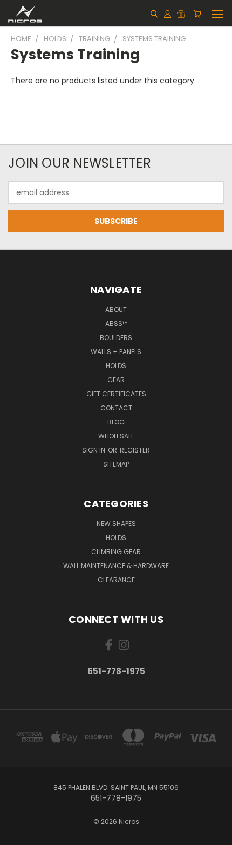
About (116, 309)
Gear (116, 379)
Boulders (116, 337)
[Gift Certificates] (181, 13)
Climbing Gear (116, 551)
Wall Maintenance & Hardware (116, 565)
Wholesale (116, 436)
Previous (17, 834)
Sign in (94, 450)
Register (135, 450)
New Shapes (116, 523)
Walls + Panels (116, 351)
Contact (116, 407)
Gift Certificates (116, 393)
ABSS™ (116, 323)
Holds (116, 365)
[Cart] (197, 13)
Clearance (116, 579)
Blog (116, 422)
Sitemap (116, 464)
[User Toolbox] (167, 13)
